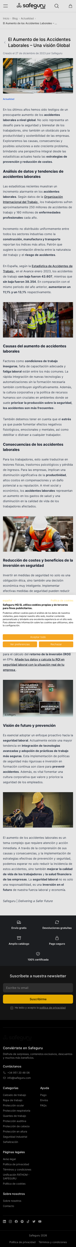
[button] (9, 600)
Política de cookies (62, 600)
